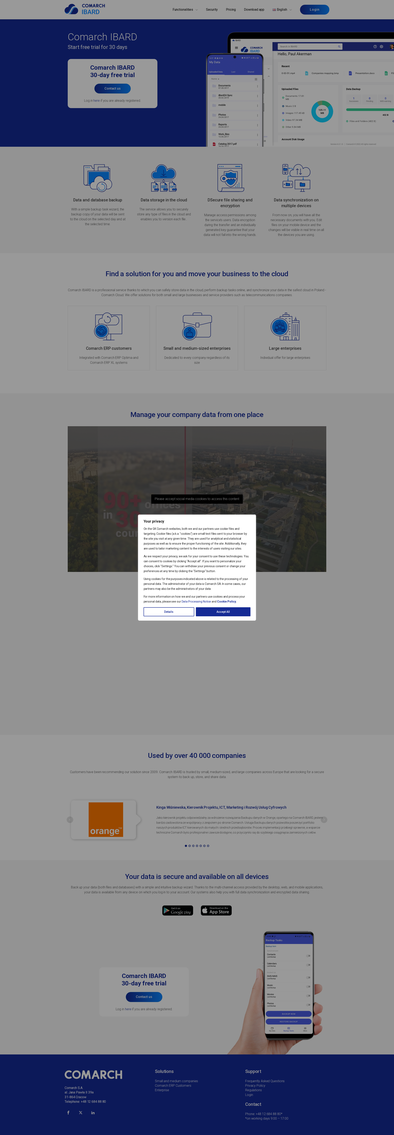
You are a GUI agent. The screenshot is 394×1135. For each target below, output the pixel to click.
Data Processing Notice (196, 601)
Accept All (223, 611)
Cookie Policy (226, 601)
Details (168, 611)
